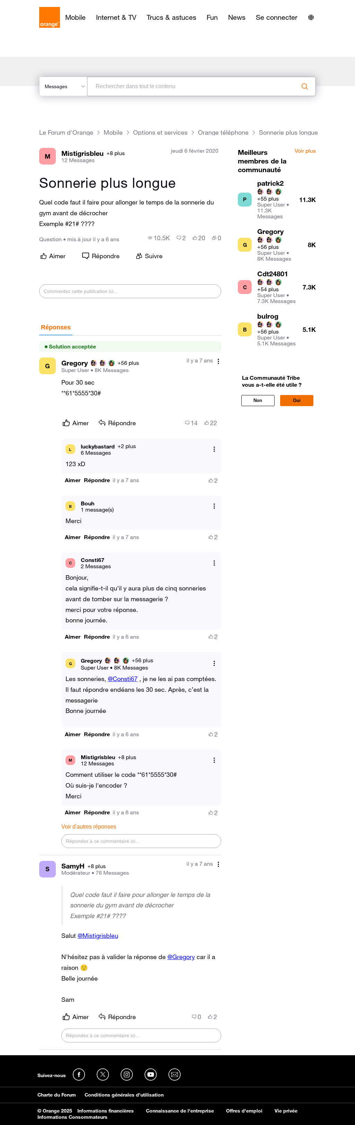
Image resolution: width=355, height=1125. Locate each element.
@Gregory (181, 956)
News (236, 17)
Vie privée (286, 1111)
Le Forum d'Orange (66, 132)
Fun (212, 17)
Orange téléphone (223, 132)
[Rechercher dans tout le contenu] (304, 86)
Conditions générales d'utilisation (124, 1095)
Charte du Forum (56, 1095)
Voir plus (305, 151)
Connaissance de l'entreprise (180, 1111)
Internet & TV (116, 17)
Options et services (160, 132)
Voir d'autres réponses (88, 827)
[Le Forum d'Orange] (49, 17)
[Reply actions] (214, 449)
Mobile (75, 17)
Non (257, 400)
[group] (159, 237)
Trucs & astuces (171, 17)
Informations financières (105, 1111)
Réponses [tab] (56, 327)
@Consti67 (123, 678)
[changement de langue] (311, 17)
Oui (297, 400)
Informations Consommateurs (72, 1117)
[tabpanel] (130, 693)
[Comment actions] (218, 361)
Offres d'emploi (244, 1111)
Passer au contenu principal (37, 5)
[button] (72, 480)
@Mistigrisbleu (98, 935)
